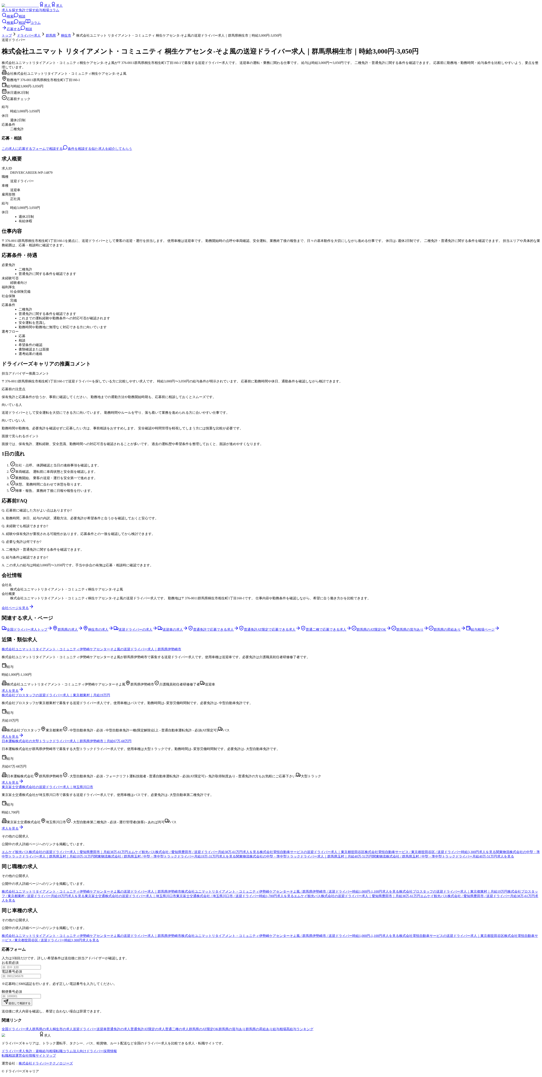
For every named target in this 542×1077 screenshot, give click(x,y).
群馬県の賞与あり (232, 1029)
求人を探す (10, 10)
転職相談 (8, 1055)
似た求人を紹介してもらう (111, 148)
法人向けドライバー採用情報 (95, 1051)
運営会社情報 (25, 1055)
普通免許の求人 (118, 1029)
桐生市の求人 (63, 1029)
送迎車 (102, 1029)
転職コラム (64, 1051)
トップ (7, 35)
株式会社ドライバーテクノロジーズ (46, 1063)
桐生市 (66, 35)
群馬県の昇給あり (259, 1029)
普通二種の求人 (177, 1029)
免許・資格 (33, 1051)
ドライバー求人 (29, 35)
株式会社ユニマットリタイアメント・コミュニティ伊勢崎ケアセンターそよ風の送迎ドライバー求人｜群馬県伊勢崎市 (91, 649)
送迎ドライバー (85, 1029)
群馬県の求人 (42, 1029)
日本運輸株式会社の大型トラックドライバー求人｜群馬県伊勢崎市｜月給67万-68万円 (66, 741)
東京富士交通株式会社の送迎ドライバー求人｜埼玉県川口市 (47, 787)
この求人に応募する (17, 148)
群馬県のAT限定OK (203, 1029)
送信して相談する (19, 1003)
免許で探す (27, 10)
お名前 (7, 962)
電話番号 (8, 971)
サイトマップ (46, 1055)
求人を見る (10, 690)
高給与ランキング (299, 1029)
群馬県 (51, 35)
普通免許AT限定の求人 (147, 1029)
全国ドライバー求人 (17, 1029)
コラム (54, 10)
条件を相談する (79, 148)
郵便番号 (8, 991)
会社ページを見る (15, 608)
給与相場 (42, 10)
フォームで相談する (47, 148)
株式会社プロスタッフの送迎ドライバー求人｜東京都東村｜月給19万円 (56, 695)
